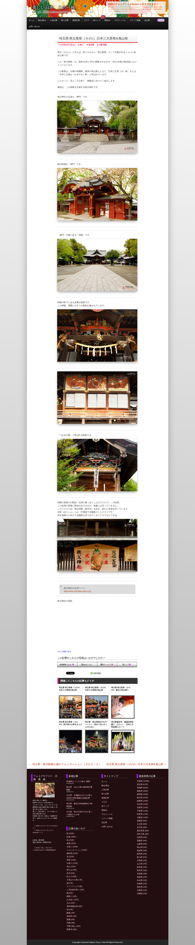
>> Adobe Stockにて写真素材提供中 (44, 850)
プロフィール (119, 20)
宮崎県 (142, 821)
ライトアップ (74, 886)
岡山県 (142, 847)
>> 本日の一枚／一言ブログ (42, 848)
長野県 (142, 807)
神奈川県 (143, 834)
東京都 (142, 784)
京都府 (143, 781)
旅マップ (97, 20)
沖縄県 (142, 893)
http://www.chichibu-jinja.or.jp (77, 591)
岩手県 (142, 827)
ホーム (31, 20)
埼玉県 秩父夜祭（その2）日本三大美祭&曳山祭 (136, 764)
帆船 (71, 913)
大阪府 (142, 817)
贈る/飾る (42, 20)
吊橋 (71, 923)
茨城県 (142, 788)
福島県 (142, 791)
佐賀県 (142, 837)
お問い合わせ (34, 26)
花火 (71, 866)
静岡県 (142, 794)
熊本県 (142, 870)
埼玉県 (91, 45)
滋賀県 (142, 850)
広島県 (142, 860)
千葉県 (142, 811)
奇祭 (71, 860)
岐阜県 (142, 867)
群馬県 (142, 854)
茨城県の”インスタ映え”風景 (78, 781)
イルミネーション (77, 850)
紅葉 (71, 837)
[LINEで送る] (96, 673)
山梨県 (142, 844)
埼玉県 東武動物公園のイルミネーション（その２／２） (65, 764)
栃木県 (142, 797)
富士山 (72, 870)
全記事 (147, 20)
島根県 (142, 877)
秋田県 (142, 814)
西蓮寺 (72, 929)
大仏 (71, 903)
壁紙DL (107, 20)
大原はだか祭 (74, 880)
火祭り (72, 847)
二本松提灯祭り (75, 890)
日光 (71, 873)
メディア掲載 (134, 20)
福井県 (142, 887)
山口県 (142, 864)
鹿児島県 (143, 831)
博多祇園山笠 (74, 906)
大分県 (142, 824)
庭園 (71, 919)
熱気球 (72, 916)
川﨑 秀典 (103, 45)
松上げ (72, 876)
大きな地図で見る (64, 651)
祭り (82, 45)
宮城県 (142, 874)
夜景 (71, 843)
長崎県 (142, 884)
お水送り (73, 900)
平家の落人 (74, 926)
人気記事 (53, 20)
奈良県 (142, 880)
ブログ (86, 20)
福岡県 (142, 801)
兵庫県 (142, 890)
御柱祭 (72, 853)
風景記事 (76, 20)
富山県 (142, 857)
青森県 (142, 841)
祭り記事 (65, 20)
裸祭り (72, 896)
